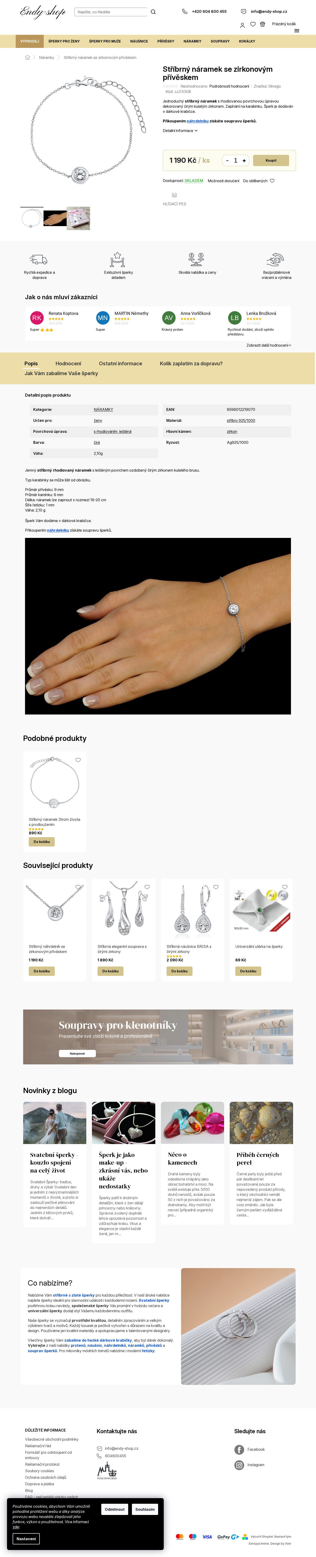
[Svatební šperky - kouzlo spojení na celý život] (55, 1122)
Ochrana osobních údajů (45, 1477)
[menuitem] (30, 41)
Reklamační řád (38, 1445)
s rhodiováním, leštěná (112, 431)
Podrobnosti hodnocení (229, 86)
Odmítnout (115, 1509)
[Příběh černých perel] (261, 1122)
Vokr (288, 1543)
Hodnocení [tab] (68, 363)
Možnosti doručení (223, 180)
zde (16, 1527)
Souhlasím (145, 1509)
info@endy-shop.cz (121, 1448)
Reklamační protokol (42, 1464)
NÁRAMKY (103, 409)
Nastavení (26, 1538)
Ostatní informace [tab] (120, 363)
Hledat (153, 11)
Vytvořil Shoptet (262, 1537)
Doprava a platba (39, 1484)
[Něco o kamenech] (192, 1122)
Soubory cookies (39, 1470)
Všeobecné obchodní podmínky (52, 1439)
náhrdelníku (198, 121)
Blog (29, 1490)
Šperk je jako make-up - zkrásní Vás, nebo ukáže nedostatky (123, 1171)
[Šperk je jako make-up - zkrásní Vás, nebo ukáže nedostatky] (123, 1122)
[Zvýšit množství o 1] (244, 160)
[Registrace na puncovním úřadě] (107, 1470)
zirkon (232, 431)
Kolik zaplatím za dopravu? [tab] (191, 363)
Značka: (267, 86)
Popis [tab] (31, 363)
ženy (98, 420)
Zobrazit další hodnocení (267, 345)
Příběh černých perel (258, 1159)
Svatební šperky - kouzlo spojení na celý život (54, 1163)
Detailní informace (178, 130)
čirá (97, 442)
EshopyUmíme (259, 1543)
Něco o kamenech (182, 1159)
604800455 (115, 1456)
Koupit (271, 160)
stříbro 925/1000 (241, 420)
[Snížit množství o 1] (227, 160)
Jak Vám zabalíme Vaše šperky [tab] (61, 373)
